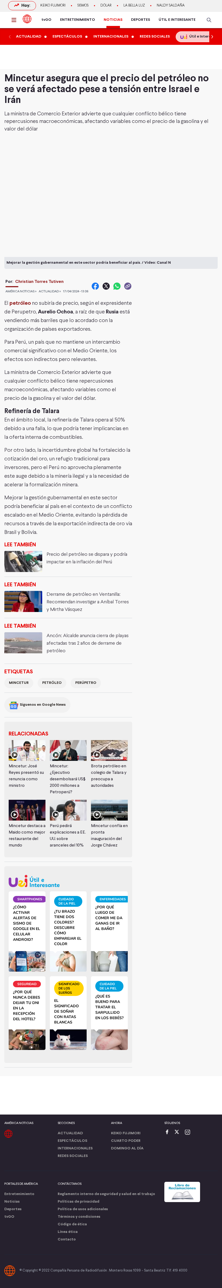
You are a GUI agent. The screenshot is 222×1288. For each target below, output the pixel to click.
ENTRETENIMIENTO (77, 20)
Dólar (106, 5)
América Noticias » (21, 291)
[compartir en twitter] (106, 286)
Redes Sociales (73, 1156)
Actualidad (70, 1133)
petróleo (20, 303)
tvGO (46, 20)
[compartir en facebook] (95, 286)
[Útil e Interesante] (68, 881)
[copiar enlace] (127, 286)
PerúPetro (85, 683)
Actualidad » (50, 291)
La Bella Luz (134, 5)
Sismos (83, 5)
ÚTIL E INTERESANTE (177, 20)
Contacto (67, 1239)
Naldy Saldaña (171, 5)
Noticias (12, 1201)
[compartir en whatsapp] (117, 286)
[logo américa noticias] (27, 19)
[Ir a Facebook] (168, 1132)
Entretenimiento (19, 1194)
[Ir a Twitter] (179, 1132)
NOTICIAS (113, 20)
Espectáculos (72, 1141)
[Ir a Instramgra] (189, 1132)
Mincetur (19, 683)
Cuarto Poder (126, 1141)
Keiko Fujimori (53, 5)
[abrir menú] (15, 20)
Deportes (13, 1209)
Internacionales (75, 1148)
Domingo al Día (127, 1148)
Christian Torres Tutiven (39, 282)
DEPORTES (140, 20)
